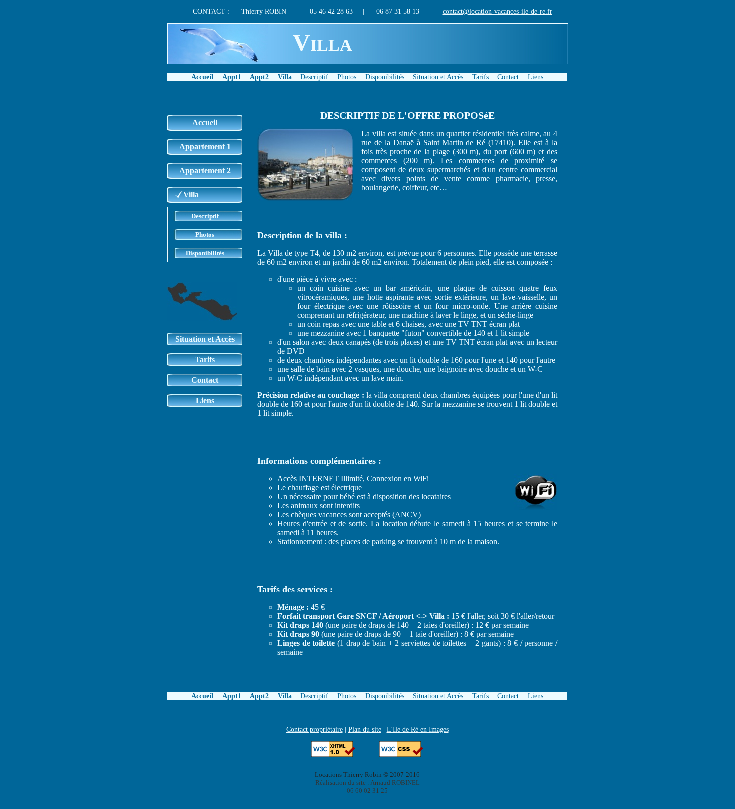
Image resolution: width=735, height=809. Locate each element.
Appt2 (259, 77)
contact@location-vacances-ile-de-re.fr (497, 11)
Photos (347, 77)
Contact (508, 77)
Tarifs (480, 77)
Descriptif (314, 77)
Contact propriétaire (314, 729)
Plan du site (365, 729)
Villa (285, 77)
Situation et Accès (438, 77)
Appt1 (232, 77)
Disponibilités (385, 77)
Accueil (203, 77)
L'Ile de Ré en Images (418, 729)
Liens (536, 77)
